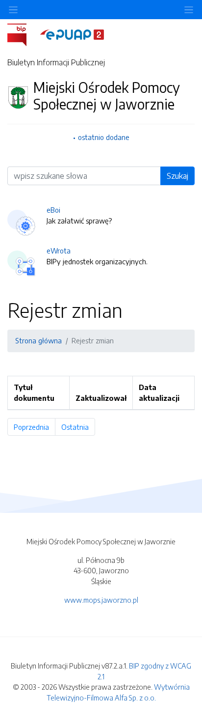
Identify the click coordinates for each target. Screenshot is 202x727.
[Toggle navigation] (188, 9)
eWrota (59, 250)
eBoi (53, 209)
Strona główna (38, 340)
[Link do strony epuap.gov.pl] (72, 33)
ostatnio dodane (103, 137)
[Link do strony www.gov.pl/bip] (22, 33)
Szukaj (177, 176)
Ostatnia (78, 426)
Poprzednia (34, 426)
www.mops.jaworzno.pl (101, 599)
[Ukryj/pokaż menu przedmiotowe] (13, 9)
